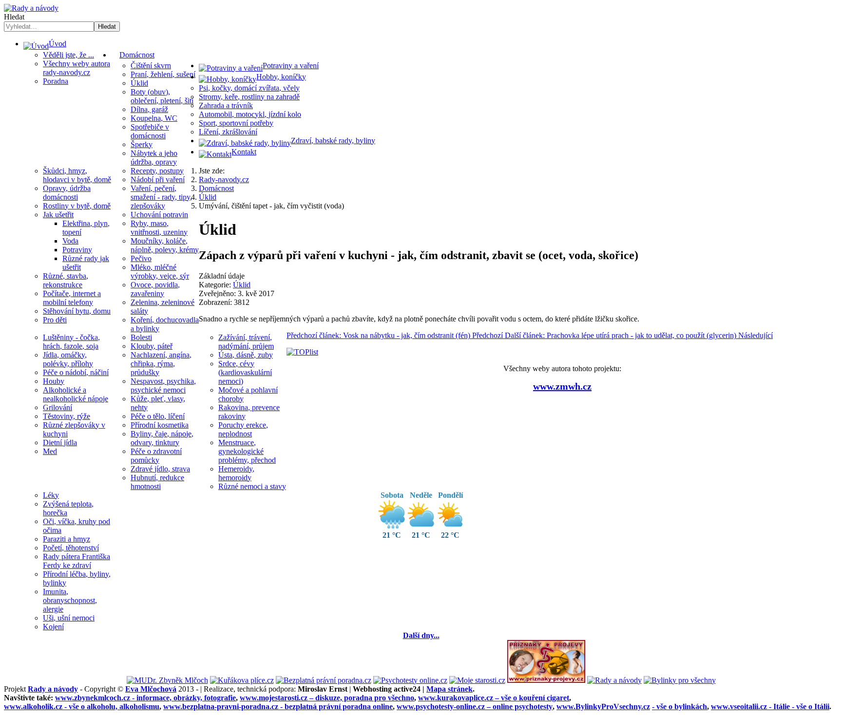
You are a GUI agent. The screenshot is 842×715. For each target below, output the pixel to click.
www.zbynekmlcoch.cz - (145, 698)
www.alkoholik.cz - (81, 706)
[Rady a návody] (614, 680)
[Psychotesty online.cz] (410, 680)
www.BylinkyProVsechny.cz (603, 706)
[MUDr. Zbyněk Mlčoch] (167, 680)
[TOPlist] (302, 352)
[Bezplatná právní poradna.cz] (323, 680)
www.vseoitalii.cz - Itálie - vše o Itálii (770, 706)
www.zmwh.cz (562, 386)
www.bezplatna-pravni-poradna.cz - (278, 706)
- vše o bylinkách (679, 706)
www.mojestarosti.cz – (327, 698)
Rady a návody (53, 689)
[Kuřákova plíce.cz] (242, 680)
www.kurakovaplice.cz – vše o (493, 698)
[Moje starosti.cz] (477, 680)
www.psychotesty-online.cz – (475, 706)
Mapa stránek (449, 689)
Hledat (14, 17)
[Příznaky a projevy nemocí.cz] (546, 680)
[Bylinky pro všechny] (680, 680)
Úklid (241, 285)
